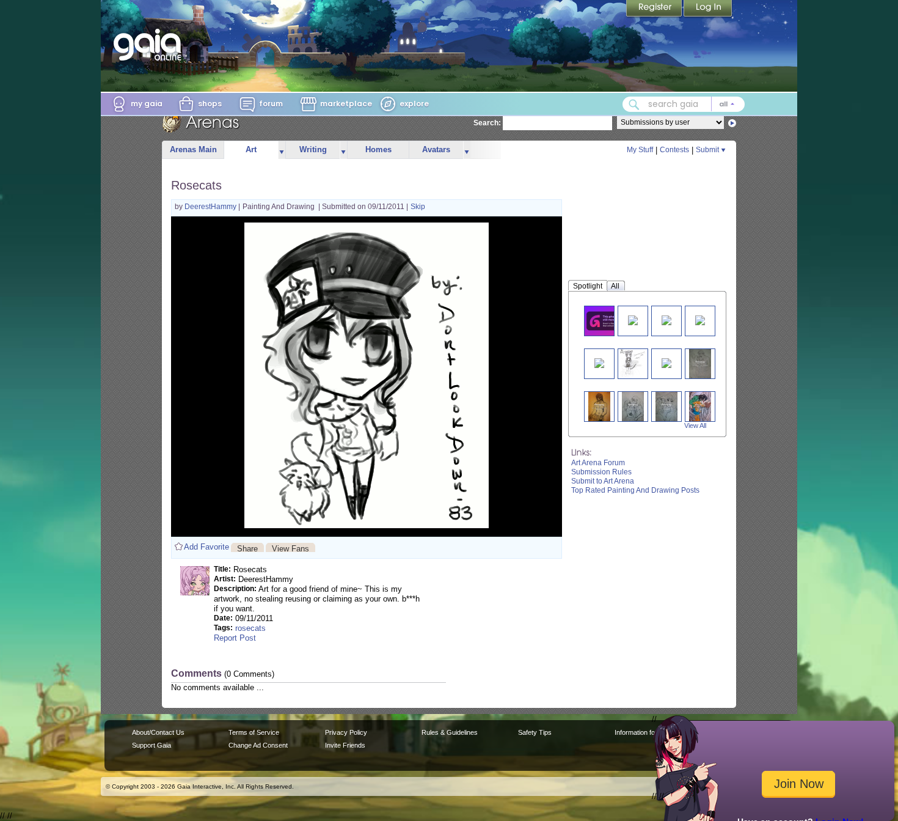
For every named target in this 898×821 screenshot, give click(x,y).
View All (695, 425)
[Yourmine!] (666, 406)
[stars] (633, 319)
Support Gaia (151, 745)
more (281, 150)
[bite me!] (700, 406)
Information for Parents (648, 732)
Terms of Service (253, 732)
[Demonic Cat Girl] (632, 363)
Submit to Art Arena (602, 481)
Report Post (235, 637)
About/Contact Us (158, 732)
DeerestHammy (211, 206)
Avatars (436, 149)
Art (251, 149)
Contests (674, 149)
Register (655, 9)
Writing (313, 149)
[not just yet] (633, 406)
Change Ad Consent (258, 745)
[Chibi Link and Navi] (666, 362)
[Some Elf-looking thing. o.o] (700, 319)
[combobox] (683, 104)
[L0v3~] (666, 319)
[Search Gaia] (634, 104)
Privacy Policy (346, 732)
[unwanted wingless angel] (599, 406)
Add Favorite (206, 546)
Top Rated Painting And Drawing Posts (635, 490)
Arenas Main (193, 149)
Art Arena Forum (598, 462)
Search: (487, 123)
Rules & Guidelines (450, 732)
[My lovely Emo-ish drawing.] (599, 362)
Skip (418, 206)
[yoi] (700, 363)
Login (708, 9)
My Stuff (640, 149)
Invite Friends (345, 745)
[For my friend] (607, 320)
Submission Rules (601, 472)
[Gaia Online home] (150, 45)
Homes (378, 149)
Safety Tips (535, 732)
